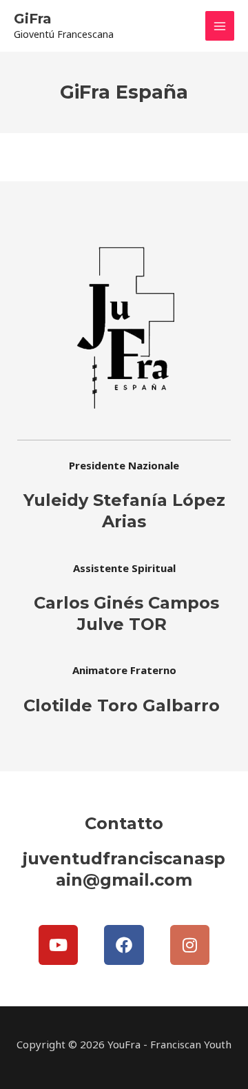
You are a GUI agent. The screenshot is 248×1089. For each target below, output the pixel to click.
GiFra (33, 18)
